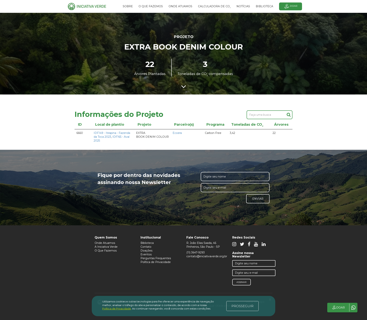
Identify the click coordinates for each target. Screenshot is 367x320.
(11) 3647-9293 (195, 252)
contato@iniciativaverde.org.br (206, 256)
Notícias (243, 6)
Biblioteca (147, 243)
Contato (145, 246)
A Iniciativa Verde (106, 246)
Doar (293, 5)
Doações (146, 250)
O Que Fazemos (106, 250)
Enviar (257, 198)
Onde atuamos (180, 6)
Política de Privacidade (155, 262)
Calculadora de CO (214, 7)
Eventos (146, 254)
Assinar (241, 282)
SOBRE (128, 6)
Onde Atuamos (105, 243)
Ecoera (177, 133)
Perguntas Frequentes (155, 258)
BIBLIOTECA (264, 6)
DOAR (340, 307)
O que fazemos (151, 6)
